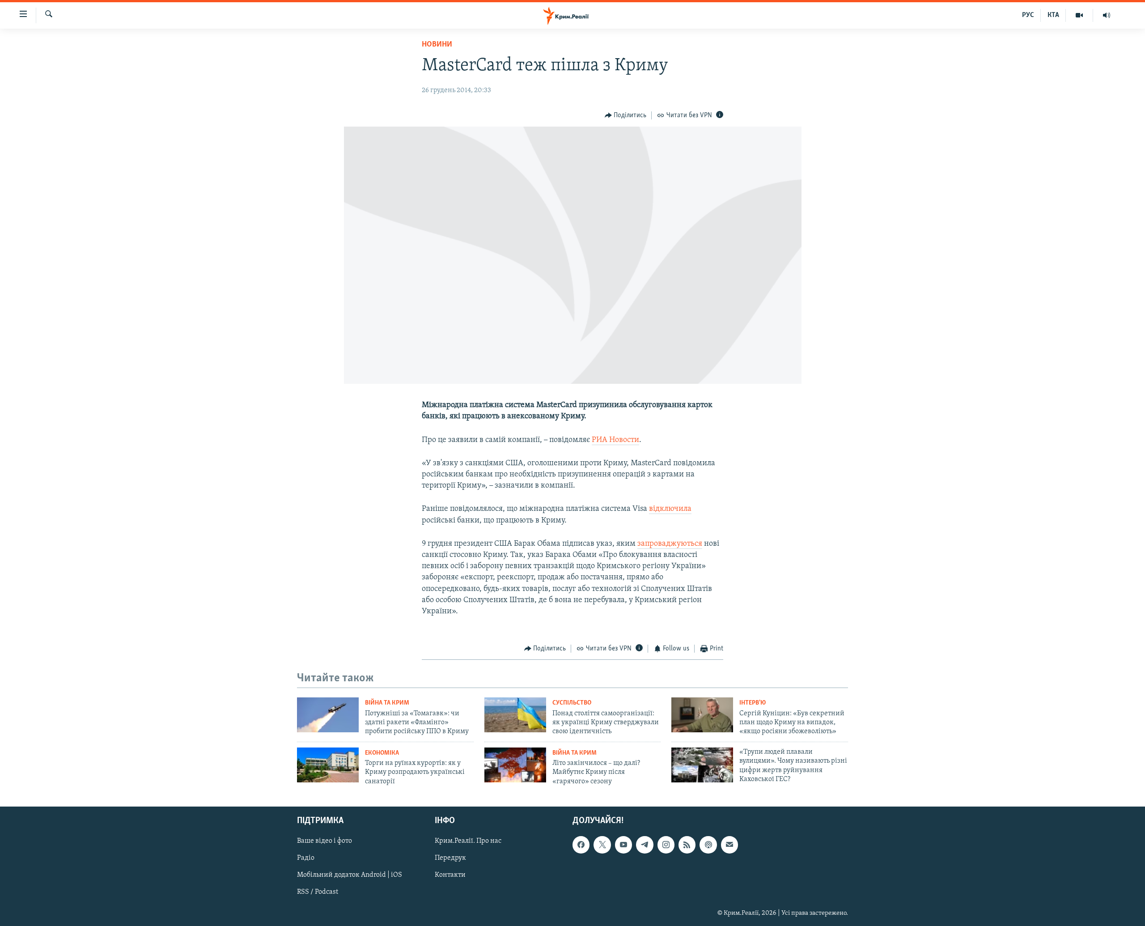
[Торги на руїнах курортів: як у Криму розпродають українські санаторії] (328, 765)
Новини (437, 45)
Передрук (450, 858)
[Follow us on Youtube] (623, 845)
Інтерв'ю (752, 703)
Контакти (450, 875)
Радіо (305, 858)
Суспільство (571, 703)
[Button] (626, 115)
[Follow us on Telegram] (644, 845)
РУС (1028, 15)
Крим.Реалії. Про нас (468, 841)
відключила (670, 509)
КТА (1053, 15)
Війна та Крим (387, 703)
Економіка (382, 753)
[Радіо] (1106, 15)
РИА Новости (615, 440)
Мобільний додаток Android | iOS (349, 875)
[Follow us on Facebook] (580, 845)
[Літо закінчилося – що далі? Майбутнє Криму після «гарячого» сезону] (515, 765)
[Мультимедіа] (1079, 15)
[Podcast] (708, 845)
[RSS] (687, 845)
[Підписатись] (729, 845)
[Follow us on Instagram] (665, 845)
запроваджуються (669, 544)
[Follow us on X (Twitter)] (602, 845)
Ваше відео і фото (324, 841)
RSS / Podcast (317, 892)
